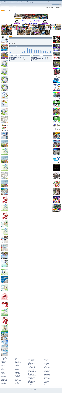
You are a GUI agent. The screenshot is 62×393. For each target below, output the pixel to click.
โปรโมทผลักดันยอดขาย (47, 367)
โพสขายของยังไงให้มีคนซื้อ (31, 373)
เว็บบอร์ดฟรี (45, 364)
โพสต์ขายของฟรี (3, 364)
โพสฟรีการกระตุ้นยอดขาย (47, 374)
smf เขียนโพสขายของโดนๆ (31, 381)
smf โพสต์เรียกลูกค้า (30, 378)
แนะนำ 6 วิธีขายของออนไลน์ (18, 380)
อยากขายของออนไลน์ (12, 59)
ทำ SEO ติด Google (3, 368)
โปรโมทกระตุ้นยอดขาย (47, 375)
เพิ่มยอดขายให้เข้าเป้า (46, 363)
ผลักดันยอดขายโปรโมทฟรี (47, 366)
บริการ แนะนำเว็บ (3, 373)
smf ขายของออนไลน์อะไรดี (31, 363)
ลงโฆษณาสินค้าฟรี (3, 365)
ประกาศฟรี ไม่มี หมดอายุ (4, 379)
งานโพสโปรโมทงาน (17, 361)
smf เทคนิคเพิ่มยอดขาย (31, 384)
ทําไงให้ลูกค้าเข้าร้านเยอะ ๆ (18, 358)
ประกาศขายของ (3, 371)
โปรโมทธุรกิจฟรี (16, 368)
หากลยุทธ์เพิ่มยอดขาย (17, 357)
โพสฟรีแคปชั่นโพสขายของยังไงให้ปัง (32, 375)
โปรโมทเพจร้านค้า (46, 384)
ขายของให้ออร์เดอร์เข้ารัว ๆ (31, 377)
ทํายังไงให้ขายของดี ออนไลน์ (4, 358)
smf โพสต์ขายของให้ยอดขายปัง (32, 371)
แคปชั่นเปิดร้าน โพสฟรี (31, 382)
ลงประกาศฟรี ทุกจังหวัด (3, 376)
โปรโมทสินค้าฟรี (17, 369)
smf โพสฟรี (29, 362)
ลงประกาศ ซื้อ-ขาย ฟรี (17, 366)
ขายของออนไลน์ (16, 379)
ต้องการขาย (2, 377)
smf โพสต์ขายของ (30, 380)
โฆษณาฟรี (2, 366)
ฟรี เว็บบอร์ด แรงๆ (17, 377)
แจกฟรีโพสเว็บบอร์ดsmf (17, 373)
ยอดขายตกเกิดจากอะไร (47, 370)
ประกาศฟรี (45, 382)
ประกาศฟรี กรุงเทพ (12, 58)
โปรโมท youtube (17, 371)
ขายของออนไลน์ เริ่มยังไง (17, 382)
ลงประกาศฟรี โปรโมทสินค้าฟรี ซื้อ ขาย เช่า (15, 57)
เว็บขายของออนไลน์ (30, 368)
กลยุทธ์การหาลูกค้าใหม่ (3, 357)
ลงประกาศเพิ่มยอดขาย (46, 377)
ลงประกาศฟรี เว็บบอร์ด (17, 375)
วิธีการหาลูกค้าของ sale (3, 359)
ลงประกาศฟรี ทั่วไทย (3, 382)
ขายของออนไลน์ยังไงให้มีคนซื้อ (31, 359)
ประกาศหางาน (2, 372)
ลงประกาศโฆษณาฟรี (3, 383)
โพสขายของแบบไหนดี (12, 60)
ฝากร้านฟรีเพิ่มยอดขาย (47, 378)
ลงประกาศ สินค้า (17, 364)
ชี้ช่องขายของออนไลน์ (17, 383)
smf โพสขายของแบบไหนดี (31, 374)
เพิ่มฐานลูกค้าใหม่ (3, 362)
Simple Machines (34, 389)
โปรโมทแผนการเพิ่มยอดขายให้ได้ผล (48, 368)
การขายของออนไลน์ (17, 384)
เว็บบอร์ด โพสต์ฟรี (17, 365)
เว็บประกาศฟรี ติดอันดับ (4, 380)
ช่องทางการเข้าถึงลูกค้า (3, 361)
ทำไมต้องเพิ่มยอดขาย (46, 371)
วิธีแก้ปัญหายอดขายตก (46, 359)
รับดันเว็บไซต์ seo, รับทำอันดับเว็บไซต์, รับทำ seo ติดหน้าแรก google (17, 2)
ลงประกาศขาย (2, 369)
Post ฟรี (45, 380)
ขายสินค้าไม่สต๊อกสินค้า (31, 360)
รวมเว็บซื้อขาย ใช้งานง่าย (4, 375)
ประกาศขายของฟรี (46, 381)
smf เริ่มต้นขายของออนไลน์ (31, 366)
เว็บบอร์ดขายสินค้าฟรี (17, 376)
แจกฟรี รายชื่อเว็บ (17, 372)
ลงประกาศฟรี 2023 (3, 384)
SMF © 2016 (30, 389)
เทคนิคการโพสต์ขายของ (31, 370)
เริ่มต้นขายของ (46, 360)
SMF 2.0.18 (27, 389)
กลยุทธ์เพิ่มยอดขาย (17, 359)
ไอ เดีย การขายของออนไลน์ (31, 367)
